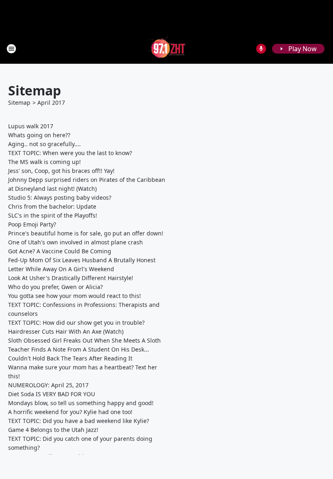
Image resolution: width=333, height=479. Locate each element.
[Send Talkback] (261, 49)
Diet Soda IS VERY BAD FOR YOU (51, 394)
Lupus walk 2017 (30, 126)
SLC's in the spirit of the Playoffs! (52, 215)
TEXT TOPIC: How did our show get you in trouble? (76, 322)
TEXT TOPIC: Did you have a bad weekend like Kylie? (78, 421)
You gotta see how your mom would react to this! (74, 296)
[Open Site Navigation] (11, 49)
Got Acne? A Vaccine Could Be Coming (59, 251)
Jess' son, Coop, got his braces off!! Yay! (61, 171)
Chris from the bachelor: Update (52, 206)
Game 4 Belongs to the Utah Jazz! (53, 430)
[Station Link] (166, 48)
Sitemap (19, 102)
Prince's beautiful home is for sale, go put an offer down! (85, 233)
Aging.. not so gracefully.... (44, 144)
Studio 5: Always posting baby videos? (59, 197)
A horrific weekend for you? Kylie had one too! (70, 412)
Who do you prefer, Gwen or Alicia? (55, 287)
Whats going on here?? (39, 135)
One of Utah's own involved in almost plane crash (75, 242)
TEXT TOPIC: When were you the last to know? (70, 153)
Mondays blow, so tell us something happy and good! (81, 403)
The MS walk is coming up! (44, 162)
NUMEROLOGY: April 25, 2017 (48, 385)
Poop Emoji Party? (32, 224)
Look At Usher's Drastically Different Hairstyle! (70, 278)
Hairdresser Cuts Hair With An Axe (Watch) (65, 331)
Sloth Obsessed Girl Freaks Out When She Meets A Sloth (84, 340)
